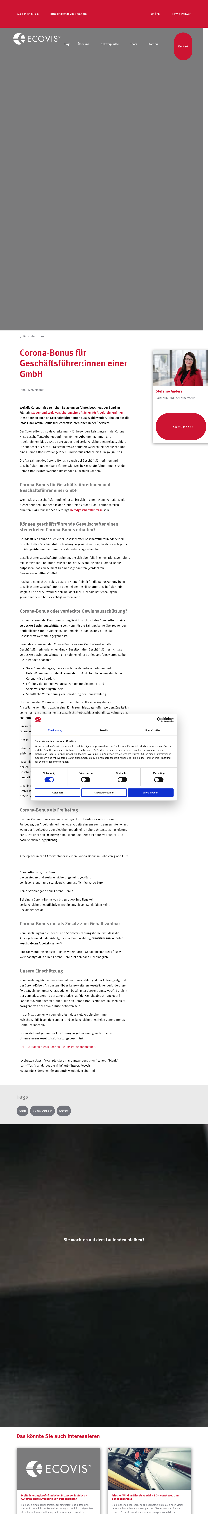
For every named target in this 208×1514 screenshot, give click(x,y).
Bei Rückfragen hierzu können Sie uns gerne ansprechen (57, 1047)
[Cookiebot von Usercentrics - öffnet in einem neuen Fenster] (159, 719)
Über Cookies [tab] (153, 730)
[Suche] (165, 49)
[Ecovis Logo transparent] (37, 34)
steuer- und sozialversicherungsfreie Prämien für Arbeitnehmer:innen (77, 412)
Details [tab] (104, 730)
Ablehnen (57, 792)
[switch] (85, 779)
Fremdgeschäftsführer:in (86, 510)
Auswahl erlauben (104, 792)
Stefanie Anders (169, 391)
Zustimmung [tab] (55, 730)
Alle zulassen (150, 792)
